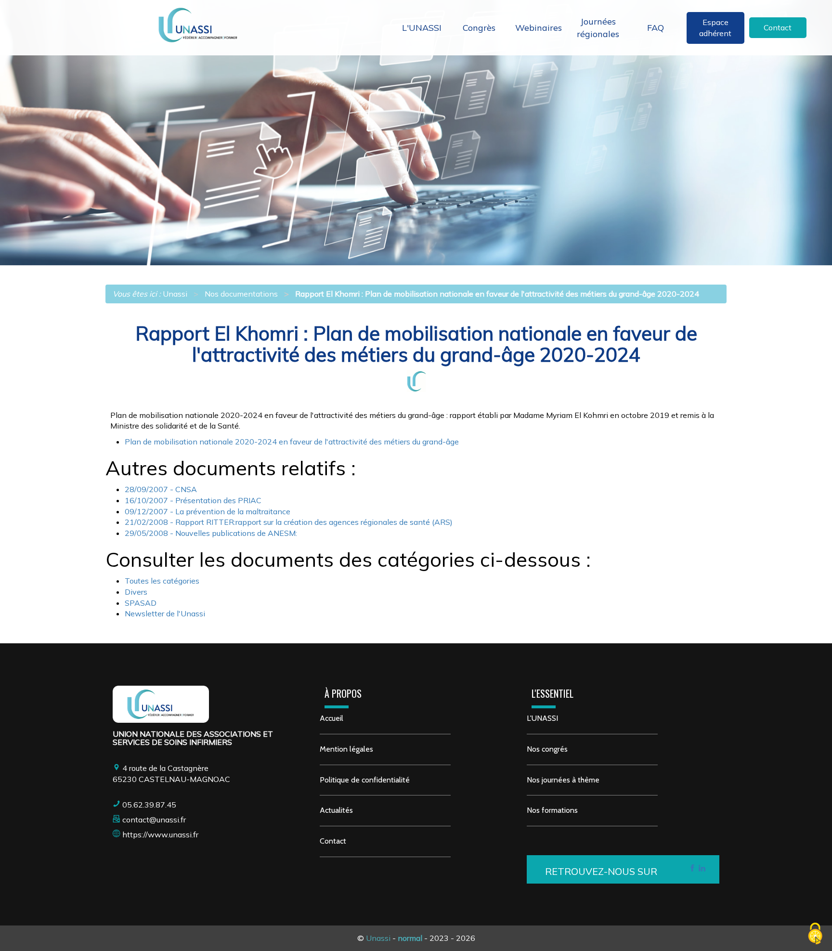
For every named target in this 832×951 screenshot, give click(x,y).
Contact (778, 27)
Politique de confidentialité (365, 779)
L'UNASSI (422, 27)
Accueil (331, 718)
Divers (136, 592)
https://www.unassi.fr (160, 834)
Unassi (378, 938)
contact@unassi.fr (154, 819)
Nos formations (552, 810)
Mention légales (346, 749)
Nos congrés (547, 749)
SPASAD (140, 603)
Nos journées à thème (563, 779)
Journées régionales (598, 27)
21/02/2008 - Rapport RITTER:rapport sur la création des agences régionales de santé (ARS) (289, 522)
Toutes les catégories (162, 581)
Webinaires (538, 27)
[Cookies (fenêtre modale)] (815, 934)
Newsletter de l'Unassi (165, 613)
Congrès (479, 27)
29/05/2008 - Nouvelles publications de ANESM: (211, 533)
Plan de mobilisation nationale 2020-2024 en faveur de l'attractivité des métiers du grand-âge (292, 441)
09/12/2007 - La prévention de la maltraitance (207, 511)
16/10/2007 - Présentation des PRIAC (193, 500)
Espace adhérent (715, 27)
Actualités (336, 810)
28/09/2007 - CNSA (161, 489)
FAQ (655, 27)
